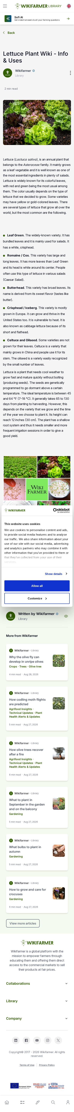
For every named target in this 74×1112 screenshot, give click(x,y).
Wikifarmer (23, 71)
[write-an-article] (38, 1102)
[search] (53, 1102)
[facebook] (26, 1040)
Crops (13, 666)
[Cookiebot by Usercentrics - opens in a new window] (53, 510)
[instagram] (47, 1040)
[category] (22, 1102)
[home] (7, 1102)
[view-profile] (66, 616)
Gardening (16, 813)
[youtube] (37, 1040)
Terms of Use (27, 1065)
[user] (67, 1102)
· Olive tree (34, 666)
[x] (58, 1040)
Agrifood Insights (20, 709)
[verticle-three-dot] (70, 73)
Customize (35, 598)
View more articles (22, 923)
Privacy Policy (47, 1065)
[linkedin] (16, 1040)
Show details (53, 573)
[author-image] (10, 616)
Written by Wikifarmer (36, 614)
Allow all (37, 585)
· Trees (22, 666)
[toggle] (5, 6)
